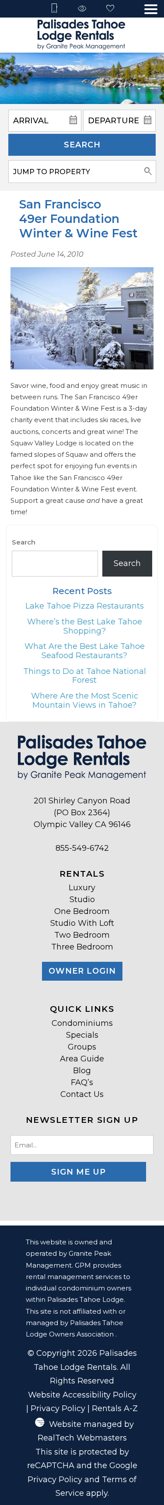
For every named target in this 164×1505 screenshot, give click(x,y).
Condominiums (82, 1023)
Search (82, 145)
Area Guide (82, 1059)
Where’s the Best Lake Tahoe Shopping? (84, 626)
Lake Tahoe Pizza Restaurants (84, 606)
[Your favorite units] (110, 9)
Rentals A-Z (115, 1408)
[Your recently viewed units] (82, 9)
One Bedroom (82, 911)
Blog (82, 1070)
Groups (82, 1047)
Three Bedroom (82, 947)
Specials (82, 1035)
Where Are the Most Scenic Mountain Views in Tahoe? (84, 700)
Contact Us (82, 1094)
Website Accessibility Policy (82, 1395)
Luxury (82, 887)
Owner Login (82, 971)
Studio (82, 899)
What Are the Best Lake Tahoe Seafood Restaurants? (84, 650)
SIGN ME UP (78, 1172)
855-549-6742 (82, 848)
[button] (151, 9)
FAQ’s (82, 1082)
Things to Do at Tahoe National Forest (84, 675)
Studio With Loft (82, 923)
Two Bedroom (82, 935)
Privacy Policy (58, 1408)
